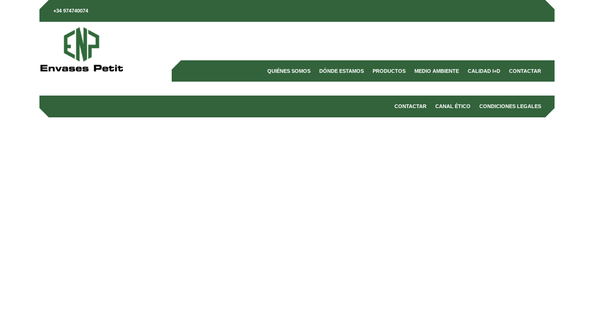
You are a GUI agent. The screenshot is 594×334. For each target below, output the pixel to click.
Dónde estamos (341, 71)
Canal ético (453, 106)
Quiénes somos (288, 71)
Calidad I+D (484, 71)
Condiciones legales (510, 106)
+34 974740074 (70, 10)
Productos (389, 71)
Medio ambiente (436, 71)
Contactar (525, 71)
